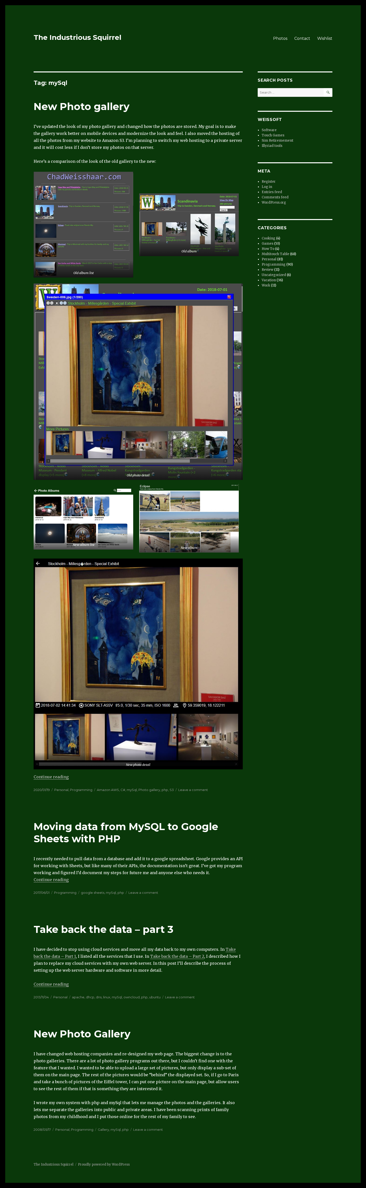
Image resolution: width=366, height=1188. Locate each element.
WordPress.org (274, 202)
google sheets (92, 893)
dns (99, 997)
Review (267, 270)
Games (267, 243)
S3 (172, 790)
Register (269, 181)
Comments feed (275, 197)
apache (78, 997)
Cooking (268, 238)
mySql (132, 790)
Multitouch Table (275, 254)
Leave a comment (193, 790)
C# (123, 790)
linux (106, 997)
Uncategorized (274, 275)
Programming (81, 790)
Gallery (103, 1129)
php (165, 790)
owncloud (131, 997)
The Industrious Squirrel (77, 37)
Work (266, 285)
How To (268, 249)
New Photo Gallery (82, 1034)
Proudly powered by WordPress (104, 1164)
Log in (267, 187)
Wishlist (324, 38)
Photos (280, 38)
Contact (302, 38)
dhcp (90, 997)
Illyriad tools (272, 146)
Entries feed (272, 192)
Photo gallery (149, 790)
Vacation (269, 280)
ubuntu (155, 997)
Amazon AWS (108, 790)
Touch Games (273, 135)
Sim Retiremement (277, 140)
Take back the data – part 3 (103, 929)
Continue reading (51, 776)
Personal (61, 790)
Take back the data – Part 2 (177, 956)
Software (269, 130)
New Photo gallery (81, 106)
